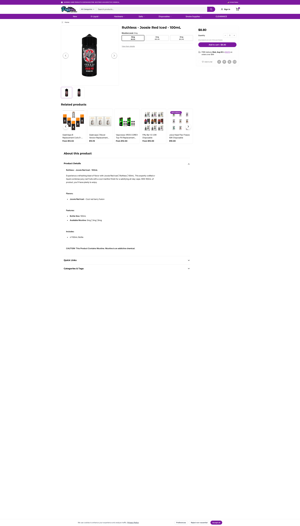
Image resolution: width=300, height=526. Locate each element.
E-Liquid (94, 16)
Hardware (118, 16)
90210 (227, 52)
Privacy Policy (133, 523)
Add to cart (217, 45)
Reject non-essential (199, 523)
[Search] (211, 9)
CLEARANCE (221, 16)
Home (67, 22)
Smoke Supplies (193, 16)
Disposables (164, 16)
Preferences (181, 523)
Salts (141, 16)
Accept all (216, 523)
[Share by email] (234, 62)
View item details (128, 46)
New (75, 16)
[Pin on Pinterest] (224, 62)
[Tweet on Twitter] (229, 62)
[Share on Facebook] (219, 62)
